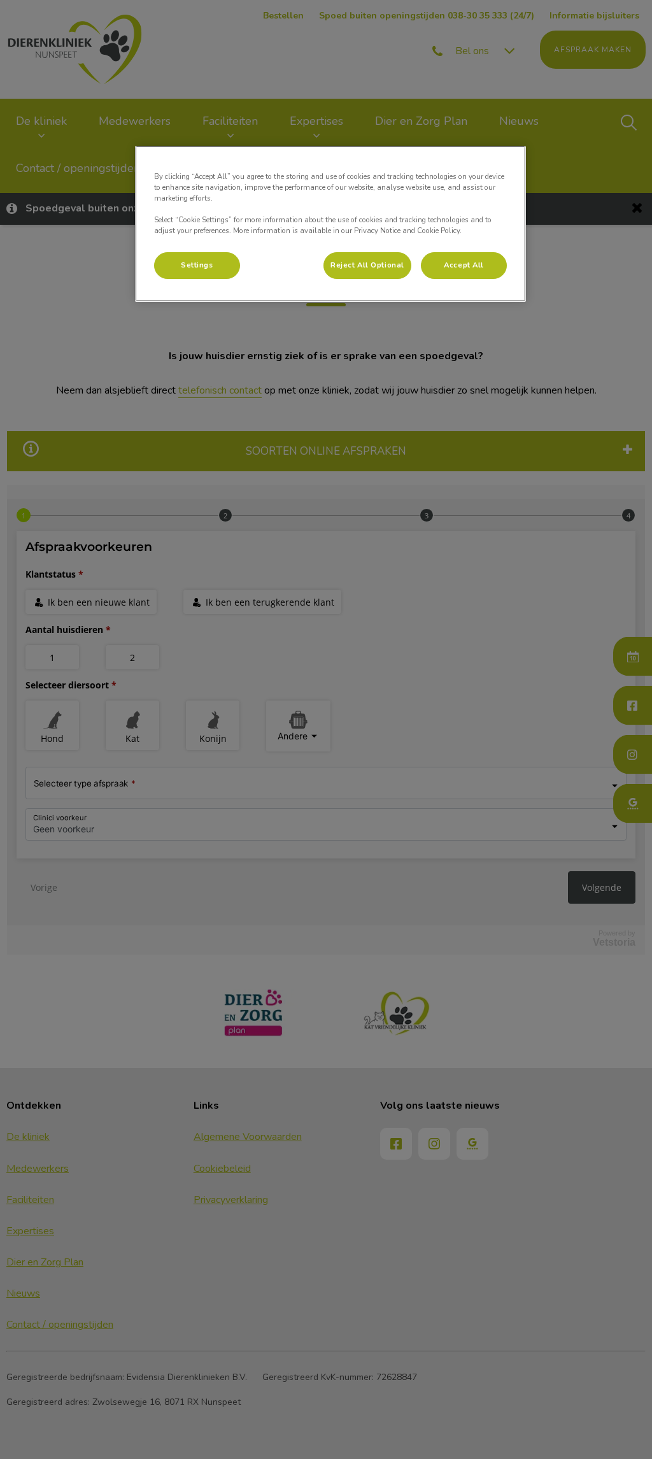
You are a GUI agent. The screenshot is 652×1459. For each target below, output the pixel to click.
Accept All (464, 265)
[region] (330, 224)
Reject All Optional (367, 265)
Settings (197, 265)
